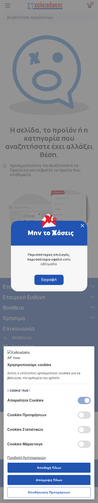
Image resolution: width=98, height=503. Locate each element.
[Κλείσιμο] (82, 225)
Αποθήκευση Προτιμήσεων (49, 492)
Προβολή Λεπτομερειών (26, 458)
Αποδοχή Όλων (49, 468)
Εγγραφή (49, 279)
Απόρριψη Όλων (49, 480)
